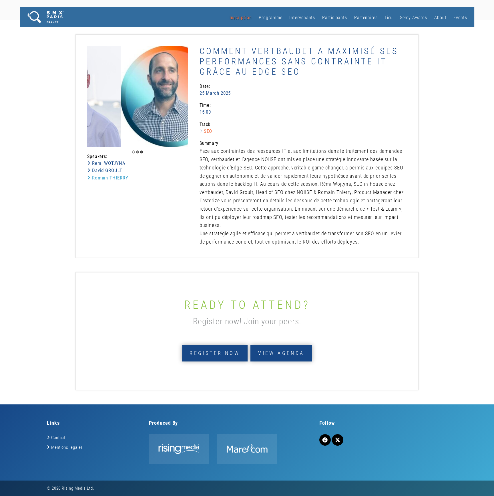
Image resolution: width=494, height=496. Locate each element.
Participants (334, 17)
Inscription (241, 17)
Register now (215, 353)
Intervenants (302, 17)
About (440, 17)
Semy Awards (413, 17)
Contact (58, 437)
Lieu (389, 17)
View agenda (281, 353)
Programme (270, 17)
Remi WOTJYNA (108, 163)
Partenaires (366, 17)
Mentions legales (67, 447)
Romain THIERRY (109, 178)
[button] (133, 152)
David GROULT (106, 170)
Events (460, 17)
